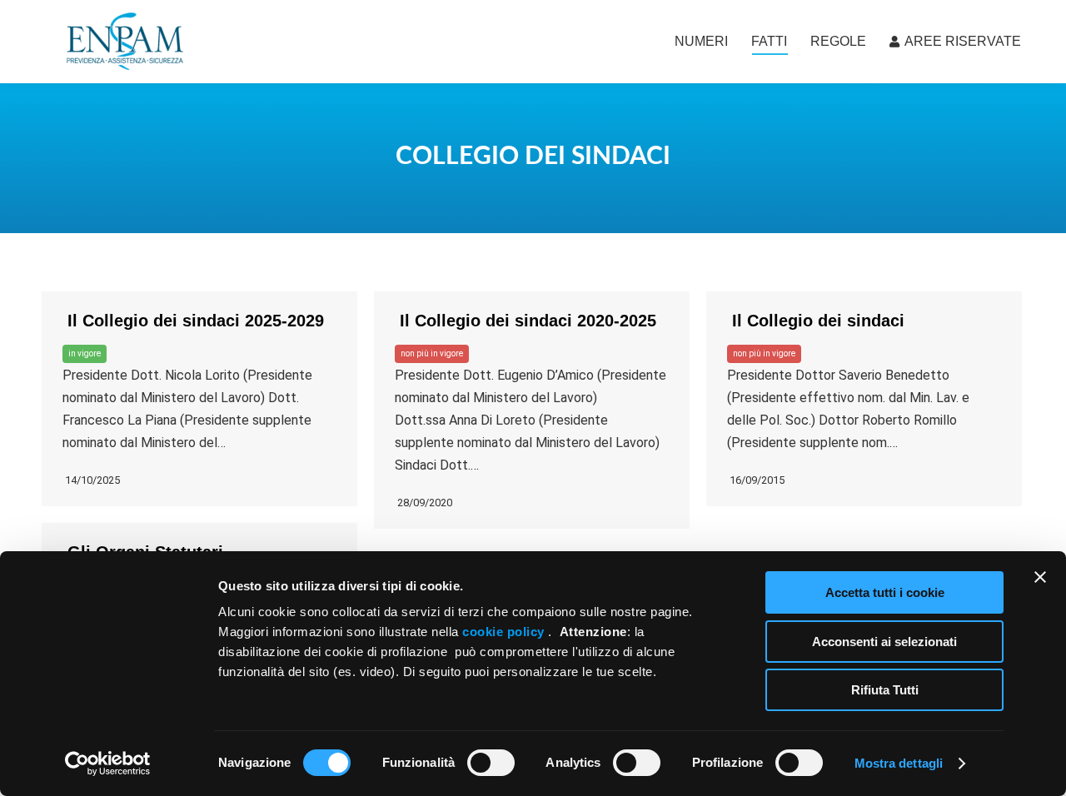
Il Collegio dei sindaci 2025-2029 (193, 320)
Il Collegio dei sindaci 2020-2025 (525, 320)
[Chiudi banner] (1040, 577)
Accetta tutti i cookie (884, 592)
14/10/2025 (91, 480)
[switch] (491, 762)
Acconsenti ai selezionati (884, 641)
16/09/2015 (756, 480)
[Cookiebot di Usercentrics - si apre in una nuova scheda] (108, 763)
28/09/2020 (423, 502)
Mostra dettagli (899, 763)
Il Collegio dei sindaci (815, 320)
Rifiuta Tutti (885, 690)
